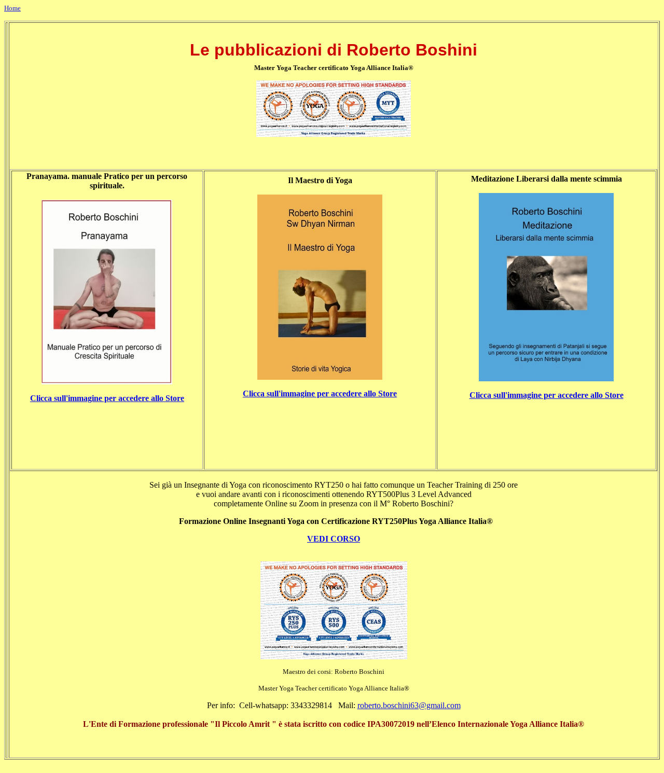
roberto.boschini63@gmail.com (409, 705)
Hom (11, 8)
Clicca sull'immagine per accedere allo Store (107, 398)
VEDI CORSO (333, 538)
